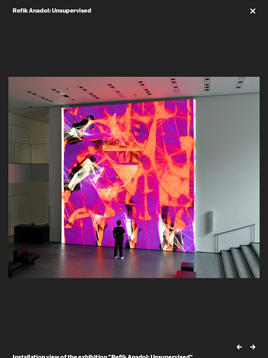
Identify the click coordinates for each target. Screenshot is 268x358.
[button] (253, 11)
